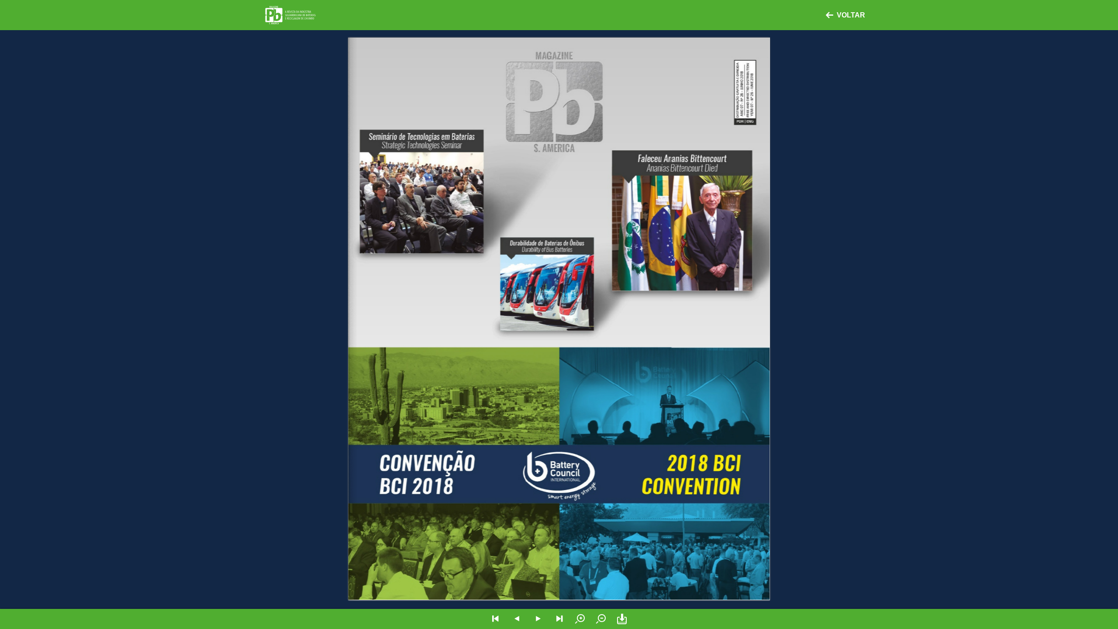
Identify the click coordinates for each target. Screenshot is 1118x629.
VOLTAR (851, 15)
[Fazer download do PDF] (621, 619)
